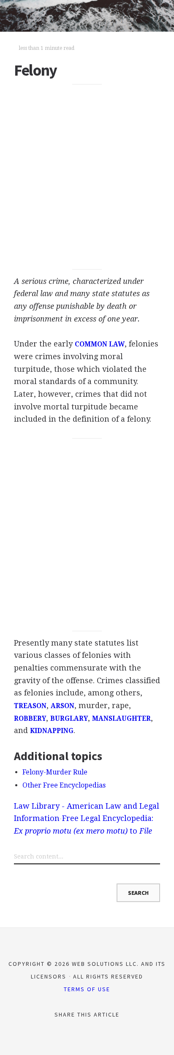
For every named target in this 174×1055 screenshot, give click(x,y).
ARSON (62, 706)
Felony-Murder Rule (54, 772)
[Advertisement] (87, 177)
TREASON (30, 706)
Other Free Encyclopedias (64, 785)
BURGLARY (69, 718)
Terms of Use (87, 989)
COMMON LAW (100, 344)
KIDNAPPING (51, 731)
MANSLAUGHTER (121, 718)
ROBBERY (30, 718)
